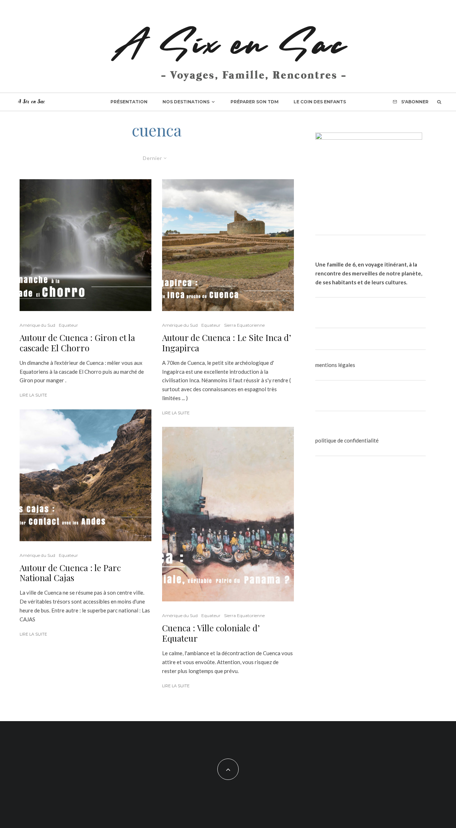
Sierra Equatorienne (244, 325)
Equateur (68, 325)
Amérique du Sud (37, 325)
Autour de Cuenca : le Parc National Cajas (70, 573)
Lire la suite (33, 395)
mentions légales (335, 365)
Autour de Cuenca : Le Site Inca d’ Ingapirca (226, 342)
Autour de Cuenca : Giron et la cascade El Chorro (77, 342)
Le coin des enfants (320, 101)
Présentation (128, 101)
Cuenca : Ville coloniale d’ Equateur (211, 633)
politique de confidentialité (347, 440)
